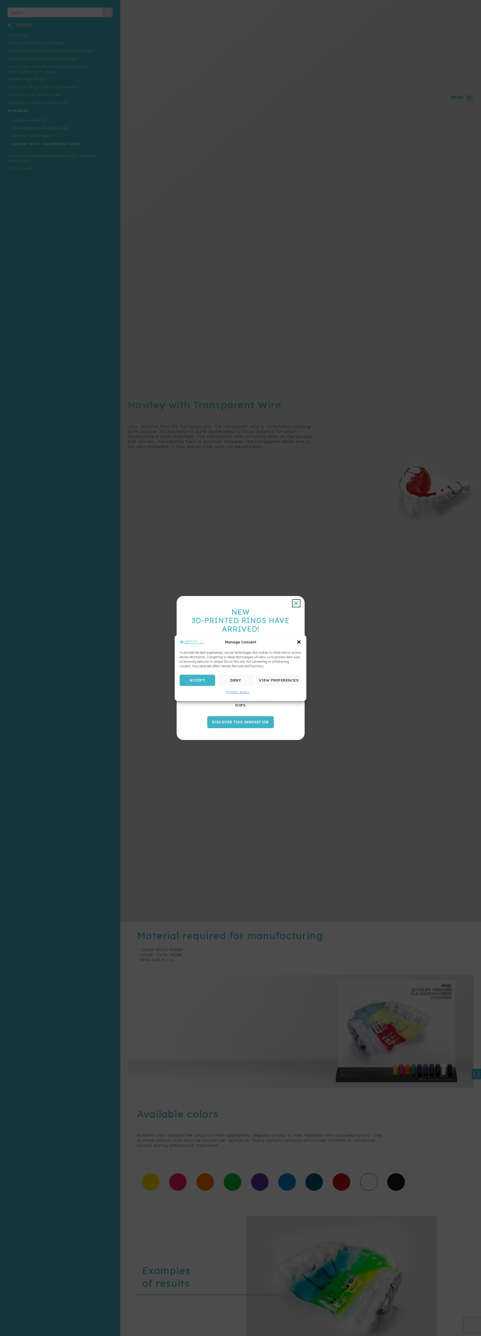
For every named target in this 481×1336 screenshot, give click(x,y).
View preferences (279, 680)
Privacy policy (238, 692)
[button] (298, 641)
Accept (197, 680)
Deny (235, 680)
